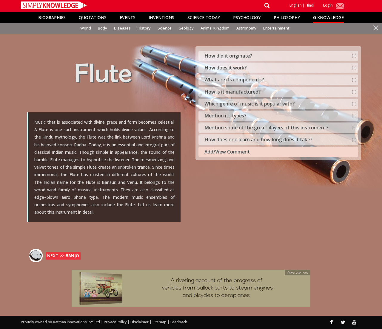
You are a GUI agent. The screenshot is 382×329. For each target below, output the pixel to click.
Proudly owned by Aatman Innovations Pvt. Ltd (60, 322)
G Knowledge (328, 17)
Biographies (52, 17)
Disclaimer (139, 322)
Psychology (247, 17)
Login (328, 5)
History (144, 28)
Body (102, 28)
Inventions (161, 17)
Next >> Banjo (63, 255)
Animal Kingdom (215, 28)
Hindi (310, 5)
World (85, 28)
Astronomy (246, 28)
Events (127, 17)
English (295, 5)
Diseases (122, 28)
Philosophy (287, 17)
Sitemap (160, 322)
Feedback (178, 322)
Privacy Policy (115, 322)
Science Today (203, 17)
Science (165, 28)
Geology (186, 28)
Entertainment (276, 28)
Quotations (93, 17)
